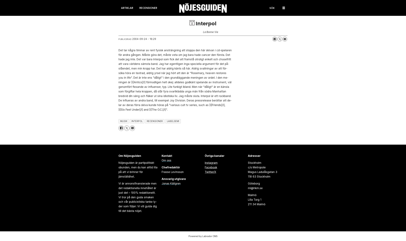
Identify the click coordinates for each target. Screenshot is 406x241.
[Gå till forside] (203, 8)
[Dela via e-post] (284, 39)
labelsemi (173, 121)
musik (124, 121)
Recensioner (148, 8)
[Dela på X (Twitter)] (279, 39)
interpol (137, 121)
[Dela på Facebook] (274, 39)
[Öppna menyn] (284, 8)
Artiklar (127, 8)
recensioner (155, 121)
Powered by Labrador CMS (203, 236)
